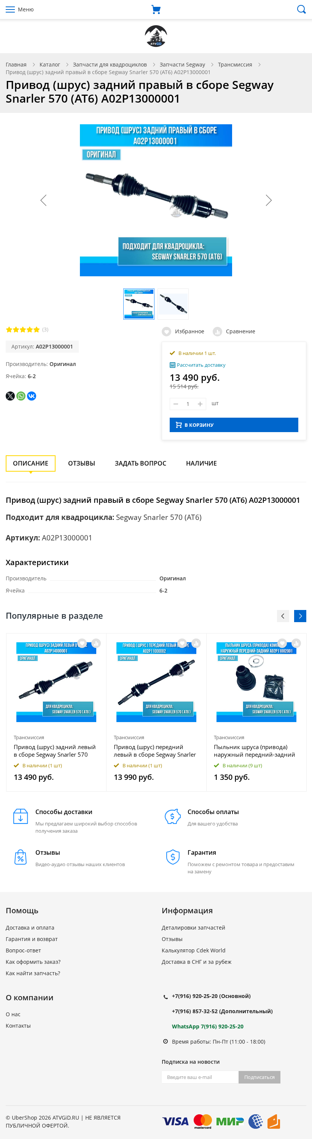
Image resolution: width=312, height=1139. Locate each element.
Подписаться (259, 1077)
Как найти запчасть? (33, 973)
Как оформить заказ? (33, 961)
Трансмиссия (235, 64)
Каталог (50, 64)
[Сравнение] (96, 643)
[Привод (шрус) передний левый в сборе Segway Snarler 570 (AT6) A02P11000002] (156, 682)
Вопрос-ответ (23, 950)
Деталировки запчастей (193, 927)
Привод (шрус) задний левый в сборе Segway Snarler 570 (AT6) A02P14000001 (55, 750)
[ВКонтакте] (31, 396)
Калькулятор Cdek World (194, 950)
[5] (36, 329)
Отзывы (81, 463)
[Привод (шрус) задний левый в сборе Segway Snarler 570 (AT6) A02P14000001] (56, 682)
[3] (22, 329)
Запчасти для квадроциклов (110, 64)
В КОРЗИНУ (199, 424)
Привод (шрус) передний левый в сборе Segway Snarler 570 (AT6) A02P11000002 (155, 750)
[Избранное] (82, 643)
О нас (13, 1014)
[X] (10, 396)
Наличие (201, 463)
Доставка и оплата (30, 927)
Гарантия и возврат (32, 939)
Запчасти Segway (182, 64)
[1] (9, 329)
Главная (16, 64)
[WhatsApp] (20, 396)
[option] (56, 712)
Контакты (18, 1025)
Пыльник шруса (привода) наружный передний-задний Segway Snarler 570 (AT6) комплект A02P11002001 (254, 750)
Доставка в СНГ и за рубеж (196, 961)
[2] (16, 329)
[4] (29, 329)
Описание (30, 463)
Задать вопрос (140, 463)
